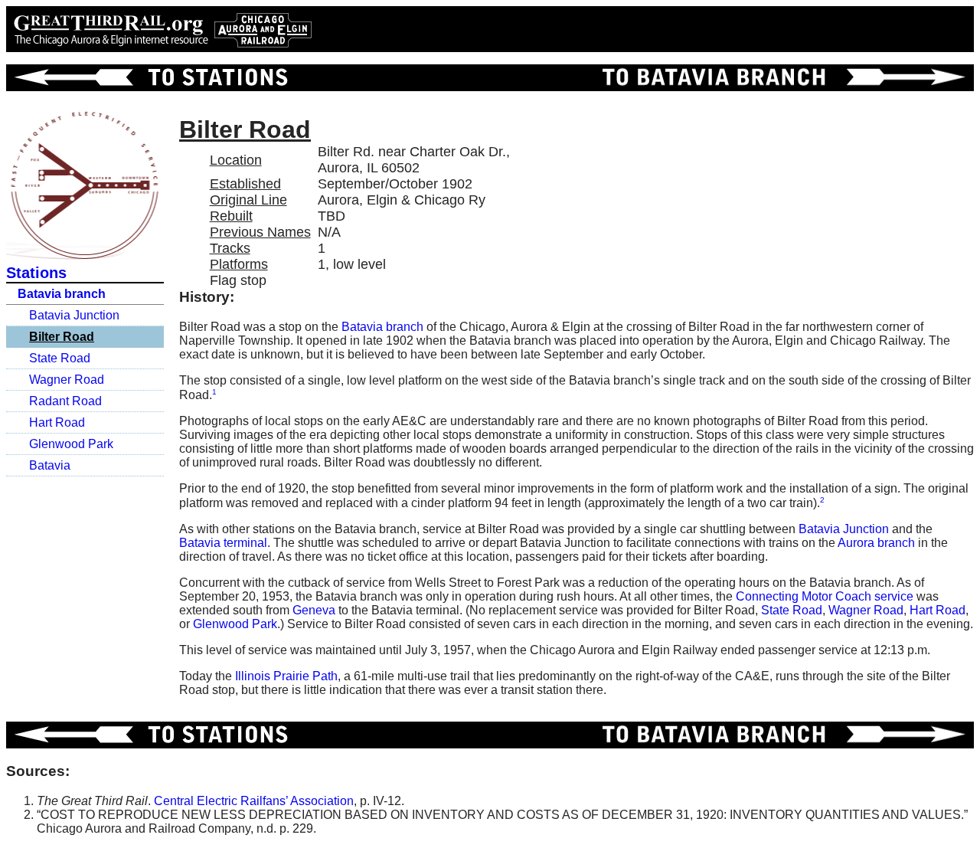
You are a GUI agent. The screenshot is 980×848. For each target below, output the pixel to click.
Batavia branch (62, 293)
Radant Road (65, 401)
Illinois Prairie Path (286, 676)
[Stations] (148, 77)
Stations (36, 272)
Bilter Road (61, 336)
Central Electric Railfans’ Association (254, 800)
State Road (59, 358)
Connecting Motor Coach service (824, 596)
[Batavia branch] (781, 77)
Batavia (49, 465)
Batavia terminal (223, 542)
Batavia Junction (74, 315)
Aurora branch (876, 542)
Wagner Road (66, 379)
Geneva (313, 610)
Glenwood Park (71, 443)
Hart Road (57, 422)
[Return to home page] (162, 29)
